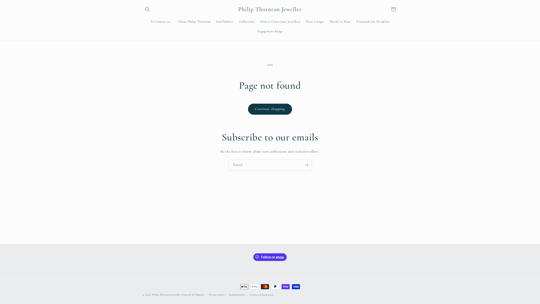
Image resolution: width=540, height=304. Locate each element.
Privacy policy (217, 294)
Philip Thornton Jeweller (166, 294)
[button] (147, 9)
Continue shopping (270, 109)
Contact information (261, 294)
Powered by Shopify (192, 294)
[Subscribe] (306, 165)
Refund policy (237, 294)
